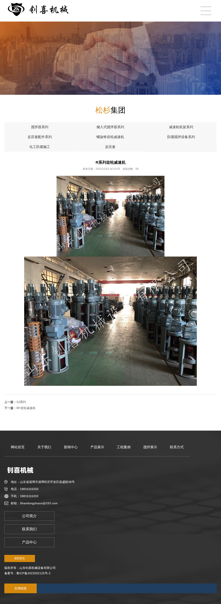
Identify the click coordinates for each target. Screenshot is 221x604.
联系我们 (29, 529)
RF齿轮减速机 (26, 408)
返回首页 (19, 558)
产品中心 (29, 542)
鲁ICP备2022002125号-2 (33, 573)
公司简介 (29, 516)
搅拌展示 (150, 447)
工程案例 (124, 447)
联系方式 (177, 447)
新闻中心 (71, 447)
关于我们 (44, 447)
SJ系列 (21, 402)
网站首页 (18, 447)
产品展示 (97, 447)
